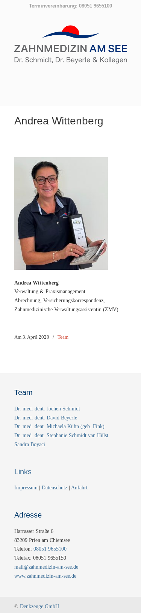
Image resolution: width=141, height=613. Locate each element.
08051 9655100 (50, 549)
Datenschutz (54, 487)
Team (63, 337)
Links (23, 472)
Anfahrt (79, 487)
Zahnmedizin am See (70, 48)
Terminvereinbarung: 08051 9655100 (70, 6)
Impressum (26, 487)
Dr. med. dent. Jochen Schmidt (47, 409)
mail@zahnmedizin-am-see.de (46, 567)
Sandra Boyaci (29, 444)
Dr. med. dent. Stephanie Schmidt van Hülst (61, 435)
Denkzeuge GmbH (39, 606)
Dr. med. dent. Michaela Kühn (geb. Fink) (59, 426)
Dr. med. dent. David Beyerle (45, 418)
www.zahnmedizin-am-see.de (45, 576)
